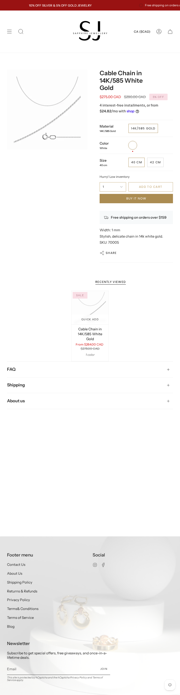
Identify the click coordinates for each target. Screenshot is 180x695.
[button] (21, 32)
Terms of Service (20, 617)
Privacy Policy (18, 600)
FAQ (11, 369)
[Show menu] (9, 32)
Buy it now (136, 198)
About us (16, 400)
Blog (11, 626)
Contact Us (16, 564)
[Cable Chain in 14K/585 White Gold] (90, 307)
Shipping (16, 385)
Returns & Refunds (22, 591)
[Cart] (170, 32)
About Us (14, 573)
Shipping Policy (19, 582)
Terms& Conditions (22, 608)
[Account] (159, 32)
